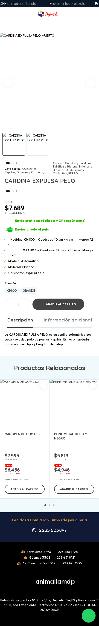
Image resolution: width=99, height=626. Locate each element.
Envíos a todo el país (32, 229)
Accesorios (29, 168)
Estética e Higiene (65, 166)
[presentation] (8, 82)
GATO (68, 170)
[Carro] (92, 14)
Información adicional (68, 320)
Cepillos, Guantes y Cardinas (24, 172)
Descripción (20, 320)
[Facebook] (46, 588)
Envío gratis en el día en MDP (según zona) (50, 221)
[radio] (12, 290)
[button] (25, 489)
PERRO (73, 173)
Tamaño (10, 283)
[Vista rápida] (43, 385)
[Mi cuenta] (85, 14)
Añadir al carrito (61, 304)
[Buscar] (77, 14)
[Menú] (10, 14)
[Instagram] (53, 588)
